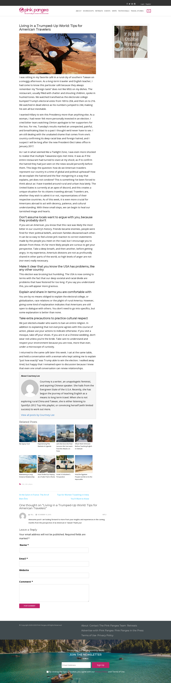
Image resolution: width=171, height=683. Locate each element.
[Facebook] (127, 4)
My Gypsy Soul (24, 444)
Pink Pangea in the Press (129, 630)
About (78, 11)
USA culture (28, 484)
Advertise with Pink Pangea (97, 630)
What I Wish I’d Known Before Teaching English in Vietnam (83, 446)
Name (24, 545)
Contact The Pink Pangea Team (107, 625)
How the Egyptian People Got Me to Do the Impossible (83, 476)
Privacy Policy (105, 635)
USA (23, 484)
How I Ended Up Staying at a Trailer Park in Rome (46, 475)
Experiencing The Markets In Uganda (44, 445)
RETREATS (99, 11)
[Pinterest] (132, 4)
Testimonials (123, 11)
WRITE (114, 11)
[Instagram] (134, 4)
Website (24, 570)
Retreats (132, 625)
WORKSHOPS (88, 11)
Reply (104, 515)
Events (107, 11)
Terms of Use (88, 635)
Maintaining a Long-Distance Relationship (27, 475)
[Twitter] (129, 4)
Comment (26, 581)
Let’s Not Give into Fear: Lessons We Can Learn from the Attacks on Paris (64, 447)
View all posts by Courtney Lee (37, 415)
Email (23, 558)
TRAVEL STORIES (137, 11)
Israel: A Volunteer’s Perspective (63, 475)
